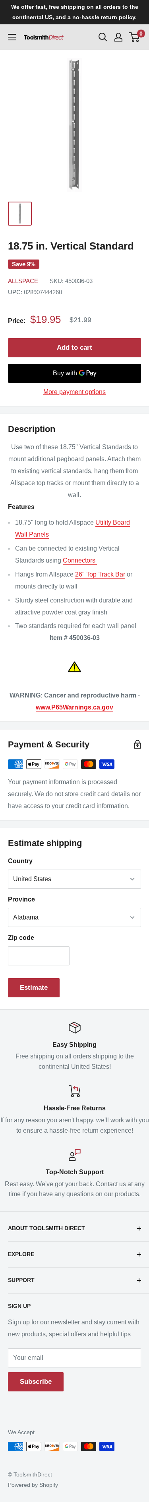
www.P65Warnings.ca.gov (74, 707)
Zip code (21, 937)
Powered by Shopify (33, 1485)
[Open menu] (12, 37)
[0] (134, 37)
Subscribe (36, 1381)
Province (21, 899)
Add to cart (74, 347)
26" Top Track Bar (100, 574)
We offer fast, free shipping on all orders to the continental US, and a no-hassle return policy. (74, 12)
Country (20, 861)
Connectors (80, 560)
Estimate (34, 987)
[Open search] (103, 37)
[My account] (118, 37)
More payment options (74, 391)
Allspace (23, 280)
